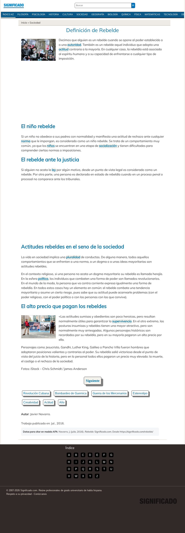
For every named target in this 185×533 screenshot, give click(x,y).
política (43, 278)
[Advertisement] (92, 91)
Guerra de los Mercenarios (110, 393)
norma (25, 141)
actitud (63, 49)
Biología (113, 14)
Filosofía (22, 14)
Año (61, 402)
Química (126, 14)
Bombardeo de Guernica (71, 393)
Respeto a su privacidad (19, 494)
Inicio (24, 22)
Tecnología (171, 14)
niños (51, 146)
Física (137, 14)
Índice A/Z (8, 14)
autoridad (74, 45)
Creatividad (30, 402)
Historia (54, 14)
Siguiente (92, 381)
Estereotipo (140, 393)
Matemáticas (152, 14)
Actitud (48, 402)
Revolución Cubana (36, 393)
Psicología (38, 14)
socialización (108, 146)
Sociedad (82, 14)
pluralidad (73, 257)
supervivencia (122, 321)
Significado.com (14, 5)
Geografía (97, 14)
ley (54, 170)
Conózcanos (40, 494)
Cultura (68, 14)
